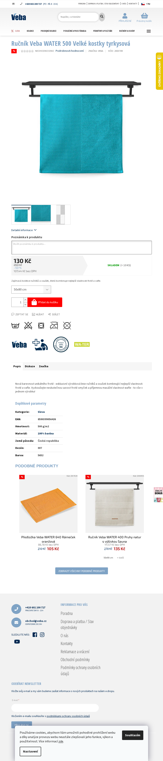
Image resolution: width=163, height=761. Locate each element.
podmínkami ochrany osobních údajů (68, 716)
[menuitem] (19, 31)
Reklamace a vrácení (75, 651)
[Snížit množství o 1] (25, 304)
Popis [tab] (17, 366)
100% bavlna (46, 434)
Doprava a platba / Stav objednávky (103, 4)
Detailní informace (22, 230)
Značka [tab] (43, 366)
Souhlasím (132, 735)
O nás (124, 4)
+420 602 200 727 (35, 609)
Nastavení (30, 751)
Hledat (102, 17)
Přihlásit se (22, 725)
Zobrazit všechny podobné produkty (81, 571)
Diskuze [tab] (30, 366)
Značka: (95, 51)
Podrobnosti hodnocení (70, 51)
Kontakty (133, 4)
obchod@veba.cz (36, 622)
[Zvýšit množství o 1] (25, 300)
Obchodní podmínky (75, 659)
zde (60, 741)
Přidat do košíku (48, 302)
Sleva (41, 412)
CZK (148, 4)
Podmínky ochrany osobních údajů (80, 670)
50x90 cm (108, 557)
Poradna (82, 4)
